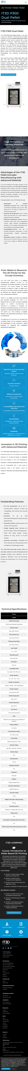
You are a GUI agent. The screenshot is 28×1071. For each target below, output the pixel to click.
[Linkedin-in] (3, 948)
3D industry (5, 1024)
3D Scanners (5, 969)
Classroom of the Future (7, 987)
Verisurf (4, 981)
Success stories (5, 1019)
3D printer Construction (7, 968)
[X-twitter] (5, 948)
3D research (5, 1027)
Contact (4, 1035)
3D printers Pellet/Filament (8, 963)
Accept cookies (6, 1068)
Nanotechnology (6, 972)
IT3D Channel (5, 995)
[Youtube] (10, 948)
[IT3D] (3, 2)
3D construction (6, 1021)
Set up (13, 1068)
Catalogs (4, 1010)
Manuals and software (7, 1003)
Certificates (5, 1037)
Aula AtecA (5, 989)
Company (5, 1034)
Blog (4, 1018)
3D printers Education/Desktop (9, 966)
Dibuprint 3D (5, 982)
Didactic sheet (5, 1011)
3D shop (4, 1023)
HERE (13, 1062)
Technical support (6, 1002)
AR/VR (4, 971)
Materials (4, 974)
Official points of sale (7, 997)
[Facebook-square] (8, 948)
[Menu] (26, 3)
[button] (4, 104)
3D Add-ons (5, 976)
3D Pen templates (6, 1013)
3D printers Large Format (8, 964)
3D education (5, 1026)
